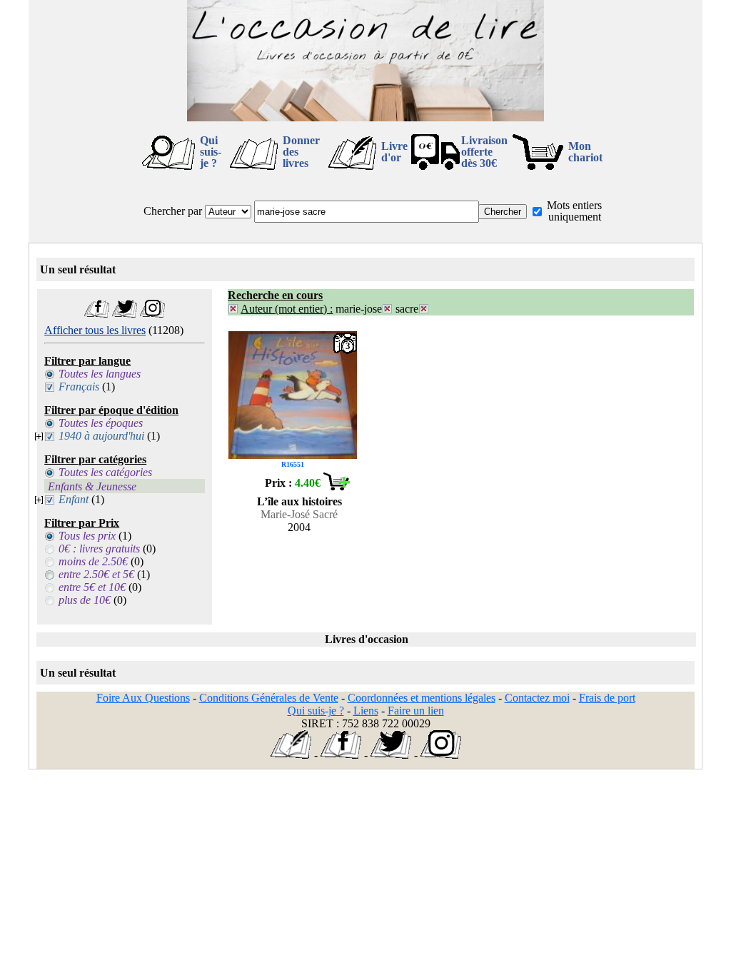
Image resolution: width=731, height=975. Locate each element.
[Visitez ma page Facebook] (96, 314)
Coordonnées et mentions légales (421, 698)
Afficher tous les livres (95, 330)
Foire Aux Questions (143, 698)
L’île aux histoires (299, 501)
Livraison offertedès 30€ (484, 151)
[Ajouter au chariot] (336, 486)
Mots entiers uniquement (574, 211)
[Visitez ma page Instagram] (152, 314)
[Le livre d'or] (291, 755)
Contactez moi (537, 698)
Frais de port (607, 698)
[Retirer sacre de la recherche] (423, 309)
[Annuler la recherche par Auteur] (233, 309)
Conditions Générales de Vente (268, 698)
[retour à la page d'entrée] (365, 117)
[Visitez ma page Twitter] (124, 314)
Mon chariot (585, 151)
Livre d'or (394, 151)
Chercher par (172, 211)
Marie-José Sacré (299, 514)
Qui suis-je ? (210, 151)
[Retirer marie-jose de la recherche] (387, 309)
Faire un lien (416, 710)
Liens (365, 710)
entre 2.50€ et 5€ (96, 574)
